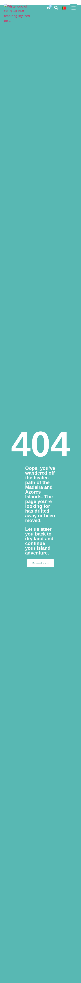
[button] (73, 7)
